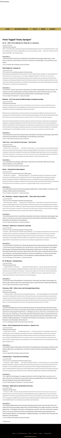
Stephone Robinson (8, 164)
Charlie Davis (19, 89)
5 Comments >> (15, 95)
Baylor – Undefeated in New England (14, 169)
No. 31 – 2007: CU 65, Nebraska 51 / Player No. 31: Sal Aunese (21, 43)
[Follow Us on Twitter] (33, 428)
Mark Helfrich (26, 282)
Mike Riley (54, 282)
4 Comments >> (15, 222)
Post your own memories (9, 47)
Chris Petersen (16, 309)
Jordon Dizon (9, 60)
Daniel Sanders (31, 309)
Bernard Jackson (37, 245)
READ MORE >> (6, 56)
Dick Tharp (9, 407)
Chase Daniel (35, 280)
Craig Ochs (8, 376)
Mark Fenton (35, 251)
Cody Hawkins (32, 58)
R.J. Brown (45, 253)
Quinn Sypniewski (34, 315)
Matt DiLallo (44, 218)
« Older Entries (6, 421)
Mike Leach (46, 161)
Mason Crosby (42, 251)
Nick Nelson (25, 253)
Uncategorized (11, 322)
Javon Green (49, 376)
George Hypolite (30, 249)
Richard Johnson (21, 93)
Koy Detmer (33, 349)
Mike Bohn (10, 315)
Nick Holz (38, 349)
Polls (35, 29)
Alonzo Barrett (9, 58)
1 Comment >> (15, 193)
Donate (52, 29)
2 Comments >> (18, 257)
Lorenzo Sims (22, 313)
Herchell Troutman (50, 89)
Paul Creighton (26, 315)
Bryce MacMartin (19, 280)
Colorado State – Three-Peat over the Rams (16, 356)
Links (40, 433)
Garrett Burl (54, 309)
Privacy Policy (47, 433)
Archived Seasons (21, 29)
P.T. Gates (31, 253)
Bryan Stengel (15, 247)
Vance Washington (13, 320)
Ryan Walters (6, 220)
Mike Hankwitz (38, 411)
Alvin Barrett (17, 245)
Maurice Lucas (10, 253)
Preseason (10, 257)
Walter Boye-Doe (23, 320)
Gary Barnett (6, 311)
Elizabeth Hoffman (33, 407)
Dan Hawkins (33, 89)
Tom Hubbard (23, 317)
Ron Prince (42, 315)
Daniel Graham (26, 347)
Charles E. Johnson (10, 89)
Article (9, 64)
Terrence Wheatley (48, 60)
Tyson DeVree (40, 136)
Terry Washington (21, 413)
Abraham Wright (10, 307)
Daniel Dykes (43, 216)
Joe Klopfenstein (51, 311)
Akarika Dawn (18, 405)
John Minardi (16, 378)
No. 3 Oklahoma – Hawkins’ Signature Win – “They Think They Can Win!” (24, 196)
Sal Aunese (31, 60)
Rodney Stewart (30, 93)
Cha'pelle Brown (24, 58)
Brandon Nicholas (41, 307)
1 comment (14, 173)
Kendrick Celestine (12, 191)
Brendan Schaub (10, 347)
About (43, 29)
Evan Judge (22, 376)
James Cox (36, 311)
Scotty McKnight (39, 60)
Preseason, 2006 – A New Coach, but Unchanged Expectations (21, 288)
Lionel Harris (25, 60)
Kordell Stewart (18, 91)
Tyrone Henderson (41, 317)
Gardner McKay (21, 249)
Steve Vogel (46, 93)
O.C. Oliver (53, 91)
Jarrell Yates (45, 249)
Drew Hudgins (53, 247)
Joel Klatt (10, 91)
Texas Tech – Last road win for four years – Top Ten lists (19, 142)
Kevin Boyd (5, 251)
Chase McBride (21, 216)
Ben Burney (30, 245)
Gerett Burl (35, 376)
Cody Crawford (38, 247)
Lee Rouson (25, 91)
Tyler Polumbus (32, 317)
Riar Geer (13, 93)
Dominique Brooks (35, 347)
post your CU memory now (25, 72)
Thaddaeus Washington (40, 255)
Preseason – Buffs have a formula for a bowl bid (17, 225)
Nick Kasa (47, 91)
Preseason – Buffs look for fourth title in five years (18, 386)
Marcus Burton (27, 251)
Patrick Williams (7, 93)
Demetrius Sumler (17, 189)
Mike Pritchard (41, 91)
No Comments (15, 64)
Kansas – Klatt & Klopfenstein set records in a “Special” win (21, 325)
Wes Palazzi (49, 255)
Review (13, 382)
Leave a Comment (24, 64)
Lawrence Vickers (24, 378)
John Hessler (9, 378)
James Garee (43, 311)
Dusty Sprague (40, 58)
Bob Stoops (8, 216)
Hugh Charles (47, 58)
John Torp (8, 313)
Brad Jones (45, 245)
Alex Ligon (24, 405)
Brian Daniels (7, 247)
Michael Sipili (18, 253)
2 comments (15, 229)
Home (8, 29)
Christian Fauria (18, 347)
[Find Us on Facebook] (27, 428)
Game (9, 95)
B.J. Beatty (23, 245)
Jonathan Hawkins (42, 189)
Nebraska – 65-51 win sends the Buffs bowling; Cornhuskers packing (23, 99)
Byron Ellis (16, 58)
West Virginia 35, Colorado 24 (11, 68)
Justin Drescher (18, 218)
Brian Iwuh (45, 405)
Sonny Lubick (17, 380)
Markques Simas (33, 91)
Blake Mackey (27, 307)
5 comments (15, 72)
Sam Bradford (13, 220)
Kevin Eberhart (17, 60)
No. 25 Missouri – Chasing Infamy (12, 261)
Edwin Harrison (47, 309)
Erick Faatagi (13, 249)
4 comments (15, 200)
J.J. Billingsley (29, 311)
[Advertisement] (42, 13)
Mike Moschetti (41, 378)
